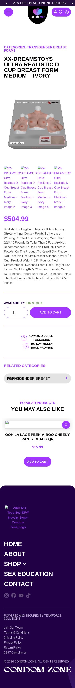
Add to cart (51, 312)
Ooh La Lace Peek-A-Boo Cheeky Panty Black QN (37, 437)
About (14, 554)
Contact (18, 584)
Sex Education (28, 574)
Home (13, 544)
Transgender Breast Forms (28, 378)
